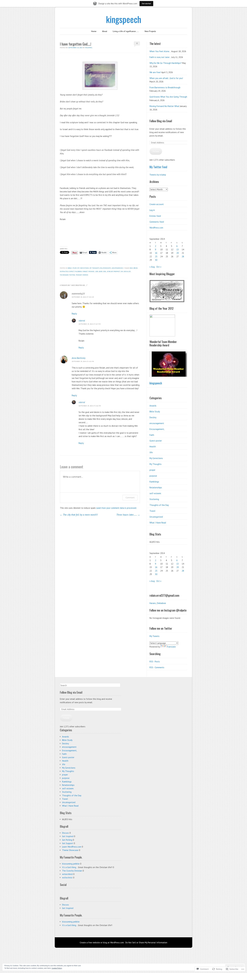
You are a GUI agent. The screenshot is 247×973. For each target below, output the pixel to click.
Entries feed (155, 216)
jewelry (110, 271)
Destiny (153, 417)
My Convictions (83, 268)
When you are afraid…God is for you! (166, 78)
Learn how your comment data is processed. (116, 508)
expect (71, 271)
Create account (157, 204)
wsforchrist (67, 877)
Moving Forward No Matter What (164, 106)
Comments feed (157, 221)
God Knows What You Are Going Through (168, 96)
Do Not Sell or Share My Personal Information (146, 942)
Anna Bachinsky (78, 358)
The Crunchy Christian (72, 870)
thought (79, 275)
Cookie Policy (57, 968)
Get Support (67, 843)
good (100, 271)
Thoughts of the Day (159, 505)
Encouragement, (157, 429)
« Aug (152, 266)
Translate (171, 646)
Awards (153, 405)
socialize (127, 271)
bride (136, 268)
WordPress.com (156, 227)
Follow (156, 151)
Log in (152, 210)
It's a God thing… (69, 867)
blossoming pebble (70, 863)
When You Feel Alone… (160, 51)
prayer (152, 470)
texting (72, 275)
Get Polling (67, 840)
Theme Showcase (70, 850)
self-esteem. (155, 493)
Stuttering (154, 499)
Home (93, 31)
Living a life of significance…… (126, 31)
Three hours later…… (128, 514)
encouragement (157, 423)
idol (104, 271)
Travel (152, 511)
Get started (146, 3)
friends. (91, 271)
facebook (78, 271)
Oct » (158, 266)
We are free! (155, 72)
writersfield (67, 874)
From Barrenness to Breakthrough (165, 87)
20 (177, 253)
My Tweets (154, 636)
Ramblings (154, 481)
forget (85, 271)
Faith (152, 435)
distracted (64, 271)
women (85, 275)
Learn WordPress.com (71, 846)
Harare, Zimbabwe (158, 603)
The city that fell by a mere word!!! (79, 514)
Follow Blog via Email (161, 121)
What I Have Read (158, 522)
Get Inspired (67, 836)
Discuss (65, 833)
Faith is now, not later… (160, 57)
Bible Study (72, 268)
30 (156, 260)
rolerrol (88, 48)
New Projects (150, 31)
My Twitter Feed (158, 167)
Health (153, 446)
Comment (130, 497)
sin (122, 271)
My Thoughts (94, 268)
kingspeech (123, 19)
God (96, 271)
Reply (74, 313)
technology (64, 275)
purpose (153, 475)
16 (156, 253)
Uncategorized (117, 268)
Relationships (105, 268)
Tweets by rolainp (158, 174)
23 (156, 256)
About (104, 31)
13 (177, 249)
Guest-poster (156, 440)
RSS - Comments (157, 667)
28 (183, 256)
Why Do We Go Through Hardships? (166, 63)
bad (131, 268)
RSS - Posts (155, 661)
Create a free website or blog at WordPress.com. (102, 942)
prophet (116, 271)
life (151, 452)
